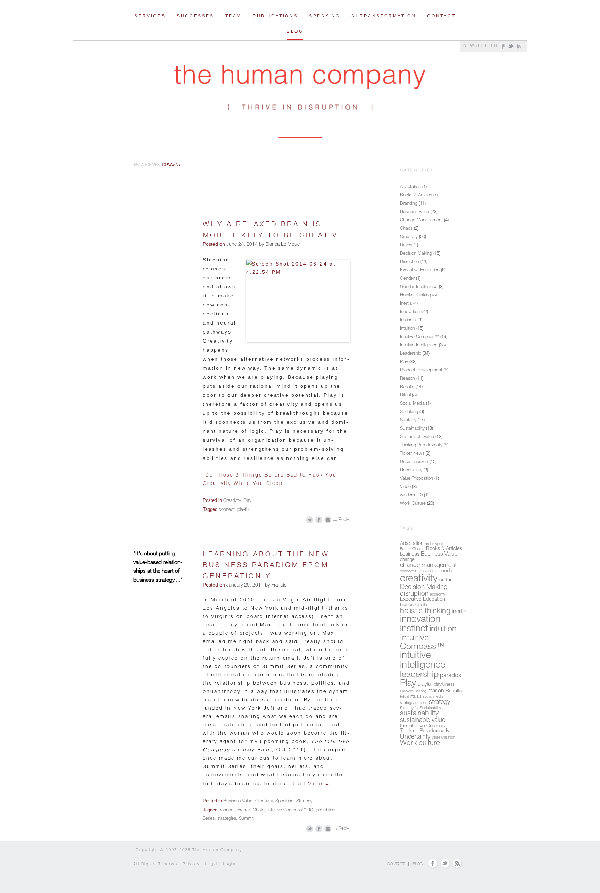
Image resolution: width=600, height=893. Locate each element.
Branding (408, 204)
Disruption (409, 262)
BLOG (417, 864)
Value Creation (443, 738)
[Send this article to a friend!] (328, 520)
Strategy (304, 801)
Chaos (406, 229)
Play (247, 501)
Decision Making (416, 254)
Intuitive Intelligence (419, 345)
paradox (450, 676)
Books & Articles (416, 195)
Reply (343, 520)
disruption (414, 594)
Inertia (406, 304)
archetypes (434, 544)
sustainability (419, 713)
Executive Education (420, 270)
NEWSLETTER (480, 46)
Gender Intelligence (419, 287)
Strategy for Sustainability (420, 708)
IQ (311, 810)
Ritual (405, 395)
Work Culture (413, 504)
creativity (419, 579)
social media (433, 697)
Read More (311, 784)
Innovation (410, 312)
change (407, 560)
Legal (211, 864)
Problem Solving (413, 691)
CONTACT (396, 864)
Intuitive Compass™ (286, 810)
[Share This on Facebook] (319, 520)
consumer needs (433, 571)
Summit (246, 819)
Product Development (421, 370)
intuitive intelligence (422, 661)
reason (436, 691)
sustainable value (422, 720)
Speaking (324, 16)
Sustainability (412, 429)
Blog (295, 31)
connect (227, 510)
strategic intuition (413, 703)
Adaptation (410, 187)
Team (233, 16)
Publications (275, 16)
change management (428, 566)
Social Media (412, 404)
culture (447, 580)
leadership (419, 675)
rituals (416, 696)
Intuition (407, 329)
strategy (439, 702)
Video (405, 487)
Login (229, 864)
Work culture (420, 743)
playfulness (444, 685)
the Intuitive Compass (423, 726)
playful (243, 510)
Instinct (407, 320)
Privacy (191, 864)
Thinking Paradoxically (421, 445)
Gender (407, 279)
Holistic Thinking (415, 295)
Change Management (421, 220)
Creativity (232, 501)
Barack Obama (412, 549)
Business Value (237, 801)
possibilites (326, 810)
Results (407, 387)
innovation (420, 620)
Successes (195, 16)
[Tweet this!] (310, 520)
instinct (414, 629)
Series (209, 819)
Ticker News (412, 454)
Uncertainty (411, 470)
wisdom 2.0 (411, 495)
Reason (407, 379)
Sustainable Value (417, 437)
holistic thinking (425, 611)
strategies (226, 819)
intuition (443, 629)
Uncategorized (414, 462)
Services (150, 16)
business (409, 554)
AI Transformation (383, 16)
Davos (406, 245)
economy (437, 595)
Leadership (410, 354)
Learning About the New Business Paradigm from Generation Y (266, 565)
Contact (441, 16)
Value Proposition (416, 479)
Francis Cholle (251, 810)
